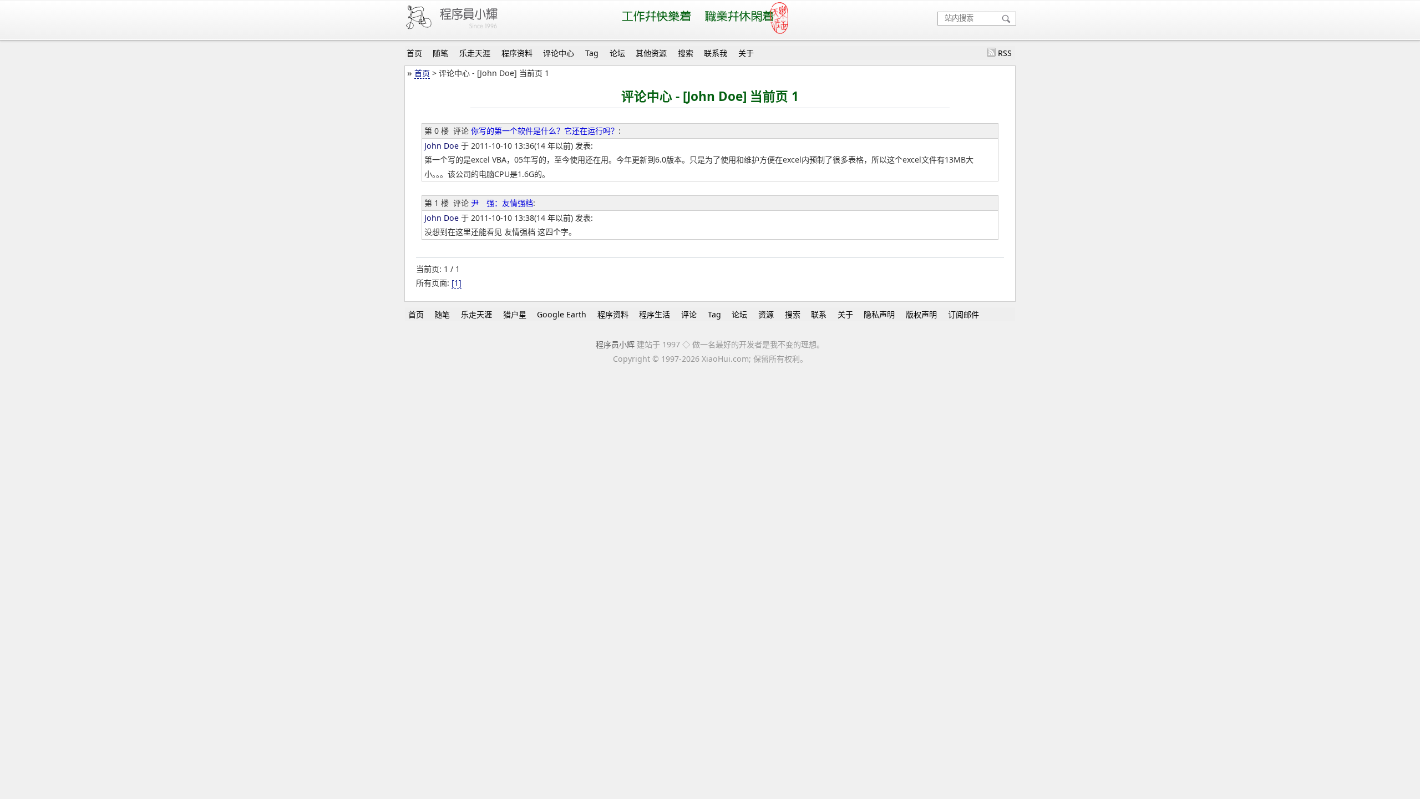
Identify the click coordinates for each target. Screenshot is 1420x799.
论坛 (617, 53)
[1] (457, 282)
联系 (818, 314)
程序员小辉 (615, 344)
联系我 (715, 53)
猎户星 (514, 314)
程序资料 (516, 53)
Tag (592, 53)
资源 (766, 314)
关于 (746, 53)
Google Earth (561, 314)
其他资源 (651, 53)
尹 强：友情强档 (502, 203)
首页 (414, 53)
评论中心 (558, 53)
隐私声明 (879, 314)
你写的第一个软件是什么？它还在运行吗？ (544, 130)
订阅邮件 (963, 314)
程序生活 (654, 314)
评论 (689, 314)
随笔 (440, 53)
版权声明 (921, 314)
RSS (1005, 53)
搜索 (685, 53)
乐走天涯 (474, 53)
